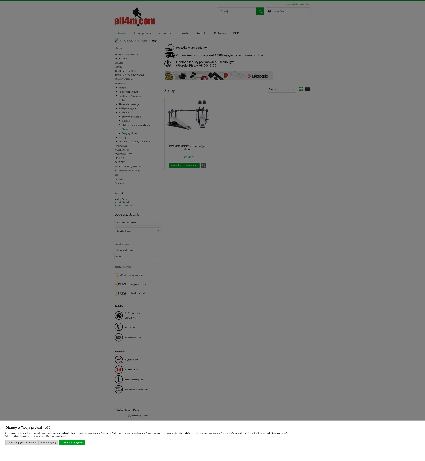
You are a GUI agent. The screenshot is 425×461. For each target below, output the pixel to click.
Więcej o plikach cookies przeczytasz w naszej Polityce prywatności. (35, 436)
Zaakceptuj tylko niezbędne (21, 442)
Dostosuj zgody (48, 442)
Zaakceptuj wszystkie (72, 442)
